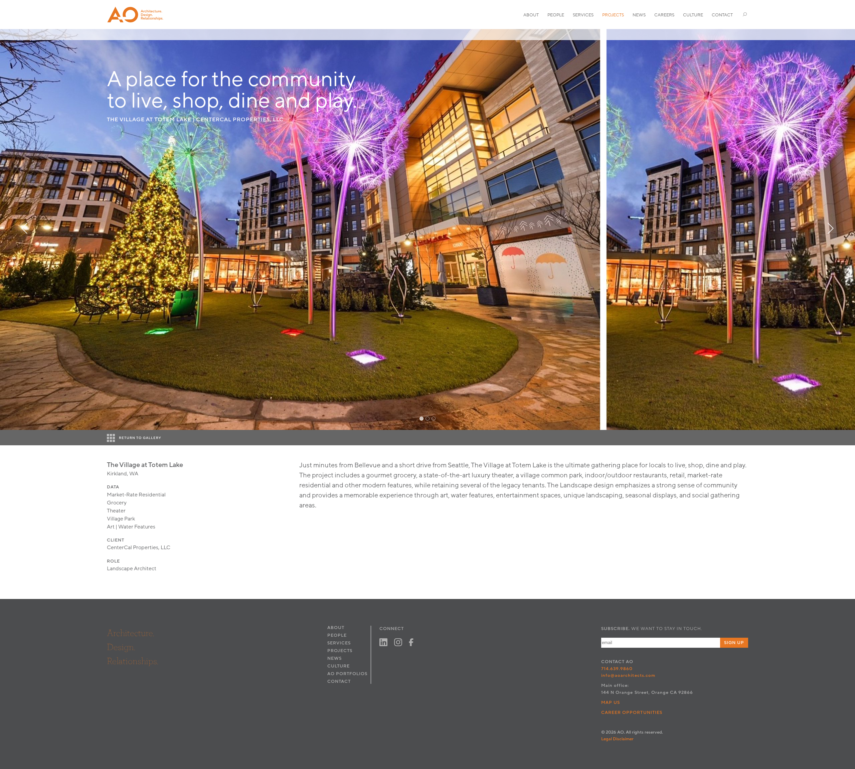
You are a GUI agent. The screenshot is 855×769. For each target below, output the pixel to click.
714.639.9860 (617, 669)
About (531, 15)
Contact (722, 15)
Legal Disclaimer (617, 739)
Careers (664, 15)
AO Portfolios (347, 674)
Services (583, 15)
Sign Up (734, 643)
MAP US (610, 703)
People (555, 15)
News (639, 15)
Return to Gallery (140, 438)
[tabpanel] (427, 229)
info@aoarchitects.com (628, 675)
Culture (693, 15)
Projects (613, 15)
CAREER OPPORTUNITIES (631, 713)
